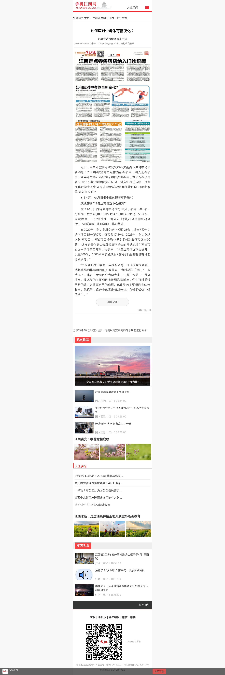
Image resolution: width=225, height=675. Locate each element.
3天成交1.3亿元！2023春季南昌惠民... (99, 476)
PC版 (92, 617)
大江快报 (80, 466)
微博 (133, 617)
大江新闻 (132, 7)
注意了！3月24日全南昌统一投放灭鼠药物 (119, 570)
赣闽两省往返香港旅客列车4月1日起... (98, 483)
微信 (124, 617)
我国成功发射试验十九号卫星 (112, 392)
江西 (111, 18)
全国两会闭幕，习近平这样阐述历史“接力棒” (112, 382)
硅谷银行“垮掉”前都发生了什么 (113, 423)
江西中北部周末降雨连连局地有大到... (98, 497)
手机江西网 (99, 18)
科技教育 (122, 18)
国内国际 (100, 401)
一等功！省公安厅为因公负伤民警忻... (98, 490)
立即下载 (159, 671)
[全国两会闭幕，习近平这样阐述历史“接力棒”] (113, 365)
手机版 (102, 617)
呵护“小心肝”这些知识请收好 (92, 505)
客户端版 (114, 617)
